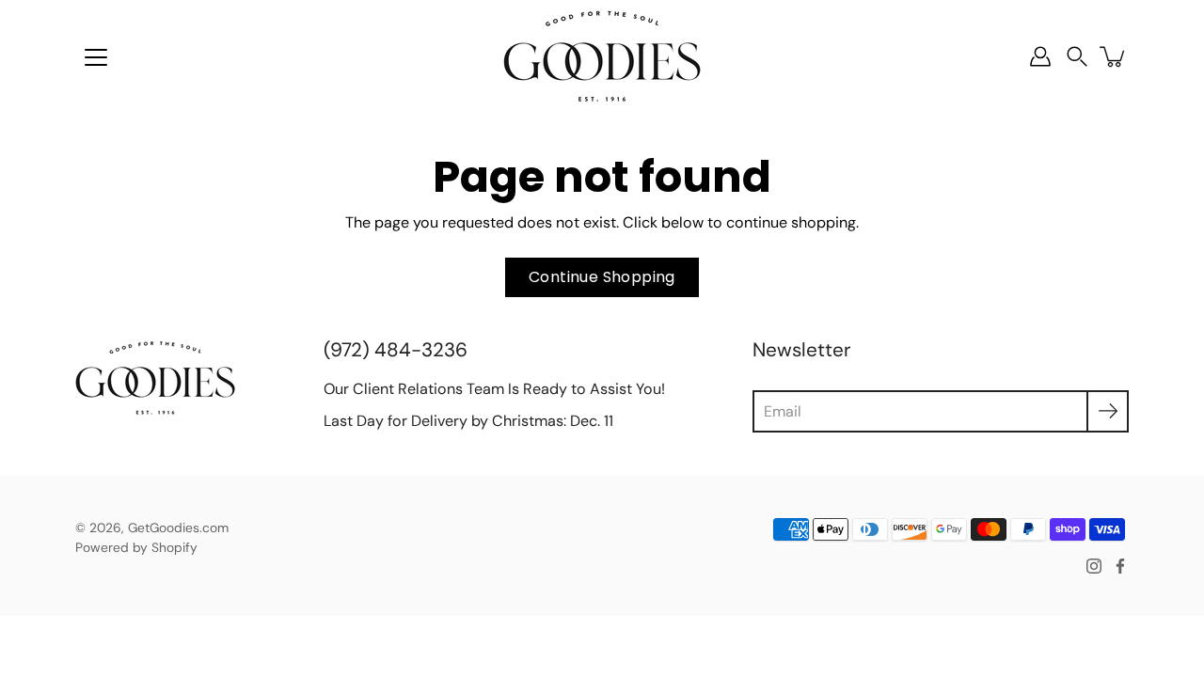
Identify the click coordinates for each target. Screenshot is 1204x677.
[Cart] (1114, 56)
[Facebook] (1120, 566)
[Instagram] (1093, 566)
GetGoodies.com (178, 527)
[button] (1077, 57)
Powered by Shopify (136, 547)
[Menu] (96, 57)
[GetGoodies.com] (602, 56)
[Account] (1040, 56)
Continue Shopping (602, 277)
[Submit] (1107, 411)
